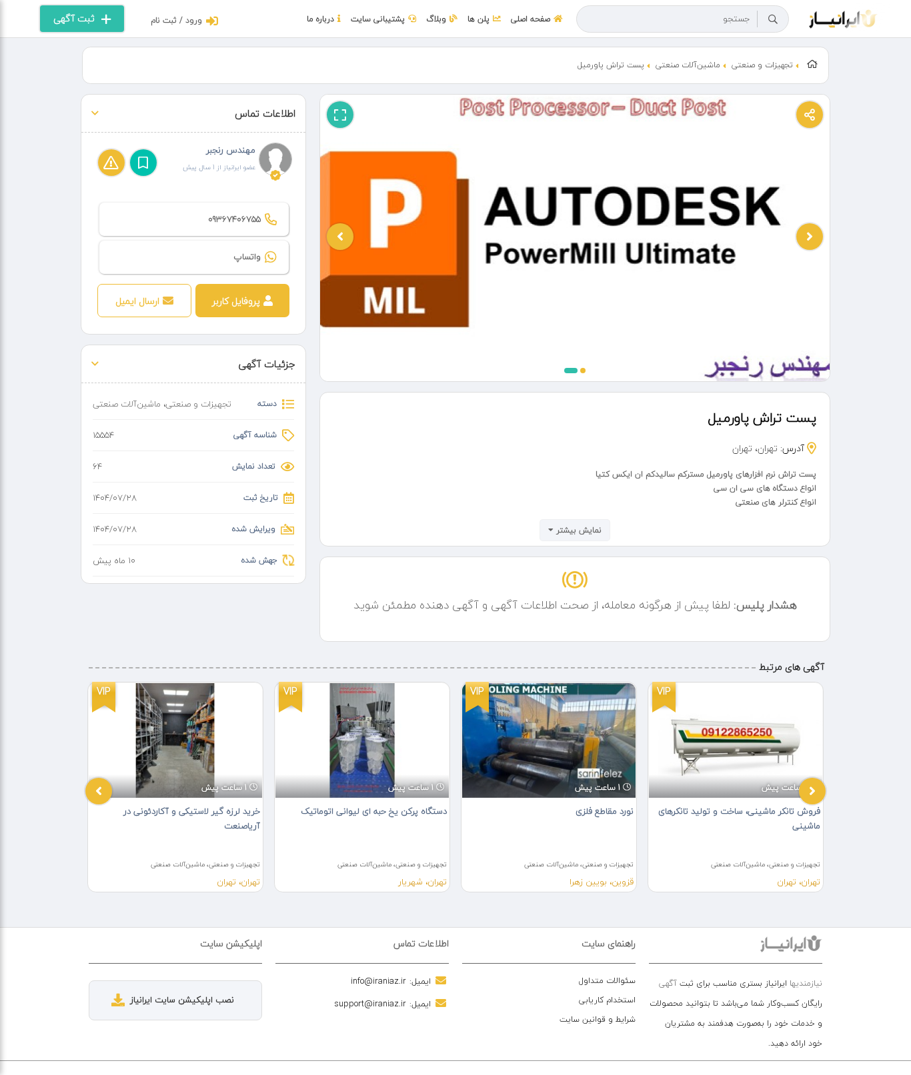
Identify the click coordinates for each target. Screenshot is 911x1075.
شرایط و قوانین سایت (598, 1019)
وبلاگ (436, 19)
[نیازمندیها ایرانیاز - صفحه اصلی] (843, 17)
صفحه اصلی (530, 19)
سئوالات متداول (607, 981)
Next (812, 791)
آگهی (668, 983)
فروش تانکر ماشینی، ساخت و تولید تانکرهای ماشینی (739, 818)
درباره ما (320, 19)
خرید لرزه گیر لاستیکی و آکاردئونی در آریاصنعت (191, 818)
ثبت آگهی (74, 18)
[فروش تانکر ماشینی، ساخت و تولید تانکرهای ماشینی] (735, 740)
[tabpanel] (175, 787)
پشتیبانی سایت (378, 19)
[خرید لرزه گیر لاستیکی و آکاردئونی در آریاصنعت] (175, 740)
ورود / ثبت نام (176, 20)
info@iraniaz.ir (378, 981)
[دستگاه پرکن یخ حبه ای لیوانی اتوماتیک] (362, 740)
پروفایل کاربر (236, 301)
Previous (98, 791)
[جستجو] (773, 19)
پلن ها (479, 19)
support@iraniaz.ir (370, 1003)
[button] (571, 370)
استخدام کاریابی (607, 1000)
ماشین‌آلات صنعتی (688, 65)
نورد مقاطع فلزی (605, 811)
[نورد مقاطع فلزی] (549, 740)
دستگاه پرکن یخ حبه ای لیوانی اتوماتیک (374, 811)
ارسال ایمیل (137, 301)
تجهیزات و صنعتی (762, 65)
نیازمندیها (806, 983)
